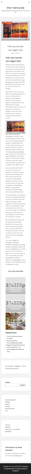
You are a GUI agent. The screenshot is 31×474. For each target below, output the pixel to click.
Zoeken (7, 382)
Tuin (6, 410)
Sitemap (7, 427)
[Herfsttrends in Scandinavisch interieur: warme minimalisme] (15, 285)
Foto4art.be (16, 260)
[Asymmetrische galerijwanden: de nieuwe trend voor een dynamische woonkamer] (15, 303)
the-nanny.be (15, 9)
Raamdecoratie (10, 408)
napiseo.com (18, 455)
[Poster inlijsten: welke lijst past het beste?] (15, 321)
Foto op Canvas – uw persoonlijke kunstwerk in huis (15, 349)
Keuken (7, 404)
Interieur (7, 402)
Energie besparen (10, 400)
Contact (7, 425)
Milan (12, 53)
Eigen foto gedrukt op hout (16, 345)
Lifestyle (7, 406)
